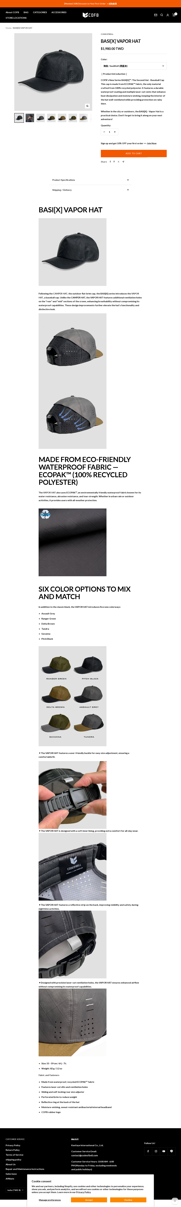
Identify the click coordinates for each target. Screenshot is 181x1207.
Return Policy (13, 1150)
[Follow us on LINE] (171, 1151)
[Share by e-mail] (123, 162)
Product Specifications (63, 179)
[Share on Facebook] (110, 162)
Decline (128, 1200)
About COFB (12, 12)
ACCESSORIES (58, 12)
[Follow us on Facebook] (148, 1151)
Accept (89, 1200)
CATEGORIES (40, 12)
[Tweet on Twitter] (118, 162)
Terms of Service (14, 1154)
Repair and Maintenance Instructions (25, 1169)
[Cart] (173, 15)
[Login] (167, 15)
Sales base (11, 1173)
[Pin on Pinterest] (114, 162)
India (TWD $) (14, 1190)
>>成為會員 (112, 3)
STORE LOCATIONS (16, 17)
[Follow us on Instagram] (156, 1151)
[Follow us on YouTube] (164, 1151)
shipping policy (13, 1159)
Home (8, 28)
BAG (26, 12)
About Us (11, 1164)
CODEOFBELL (107, 34)
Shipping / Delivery (62, 190)
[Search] (161, 15)
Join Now (152, 143)
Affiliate (10, 1178)
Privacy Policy (83, 1192)
